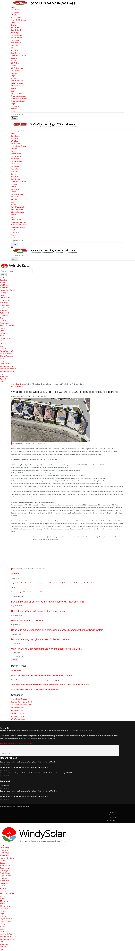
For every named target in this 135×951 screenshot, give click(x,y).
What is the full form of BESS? (27, 620)
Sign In (13, 48)
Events (13, 25)
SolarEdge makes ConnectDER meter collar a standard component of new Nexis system (57, 629)
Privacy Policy (111, 820)
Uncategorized (17, 713)
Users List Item (16, 93)
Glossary (14, 22)
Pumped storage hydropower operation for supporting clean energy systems (37, 680)
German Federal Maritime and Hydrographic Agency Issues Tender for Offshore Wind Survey (42, 675)
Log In (13, 103)
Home (13, 7)
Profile (13, 88)
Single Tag (15, 40)
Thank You (15, 106)
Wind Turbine (16, 17)
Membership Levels (18, 101)
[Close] (0, 262)
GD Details (15, 70)
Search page (15, 53)
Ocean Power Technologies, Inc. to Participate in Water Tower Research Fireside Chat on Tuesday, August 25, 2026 (50, 684)
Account (14, 78)
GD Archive (15, 63)
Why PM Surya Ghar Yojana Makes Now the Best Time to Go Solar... (47, 648)
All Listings (15, 32)
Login (13, 76)
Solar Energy (15, 10)
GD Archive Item (17, 68)
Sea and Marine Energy (21, 702)
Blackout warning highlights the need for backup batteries (41, 639)
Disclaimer (113, 817)
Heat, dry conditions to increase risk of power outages (39, 611)
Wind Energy (15, 15)
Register (14, 73)
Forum (13, 60)
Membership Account (18, 96)
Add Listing (15, 50)
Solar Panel (15, 12)
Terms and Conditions (18, 55)
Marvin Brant (20, 396)
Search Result (16, 30)
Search (14, 118)
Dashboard (15, 45)
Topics (13, 65)
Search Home (16, 27)
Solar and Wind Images (21, 705)
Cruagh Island (16, 670)
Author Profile (16, 43)
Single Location (16, 37)
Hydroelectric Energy (18, 20)
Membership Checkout (19, 98)
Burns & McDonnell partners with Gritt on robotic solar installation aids (47, 601)
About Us (113, 812)
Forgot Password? (17, 81)
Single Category (17, 35)
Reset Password (17, 83)
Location (14, 58)
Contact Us (112, 815)
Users (13, 91)
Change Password (17, 86)
